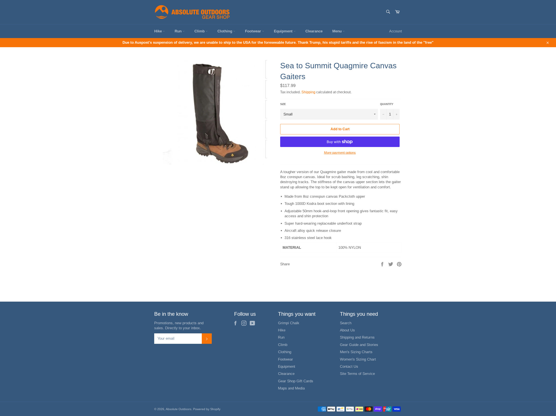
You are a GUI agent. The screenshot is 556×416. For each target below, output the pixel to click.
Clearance (314, 31)
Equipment (284, 31)
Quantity (386, 104)
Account (395, 31)
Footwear (253, 31)
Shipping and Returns (357, 337)
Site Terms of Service (357, 374)
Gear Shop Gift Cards (295, 381)
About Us (347, 330)
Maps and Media (291, 388)
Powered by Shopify (206, 409)
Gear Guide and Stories (359, 345)
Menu (337, 31)
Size (283, 104)
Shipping (308, 92)
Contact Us (349, 366)
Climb (200, 31)
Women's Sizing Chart (358, 359)
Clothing (225, 31)
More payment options (340, 152)
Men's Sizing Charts (356, 352)
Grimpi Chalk (288, 323)
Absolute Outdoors (178, 409)
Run (179, 31)
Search (345, 323)
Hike (158, 31)
